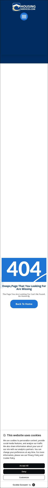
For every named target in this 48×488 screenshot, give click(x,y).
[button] (24, 16)
